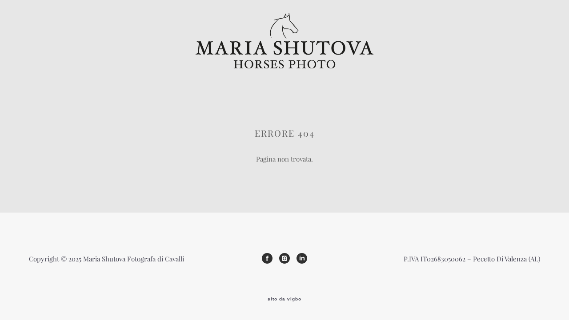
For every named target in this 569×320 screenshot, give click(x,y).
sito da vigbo (284, 299)
